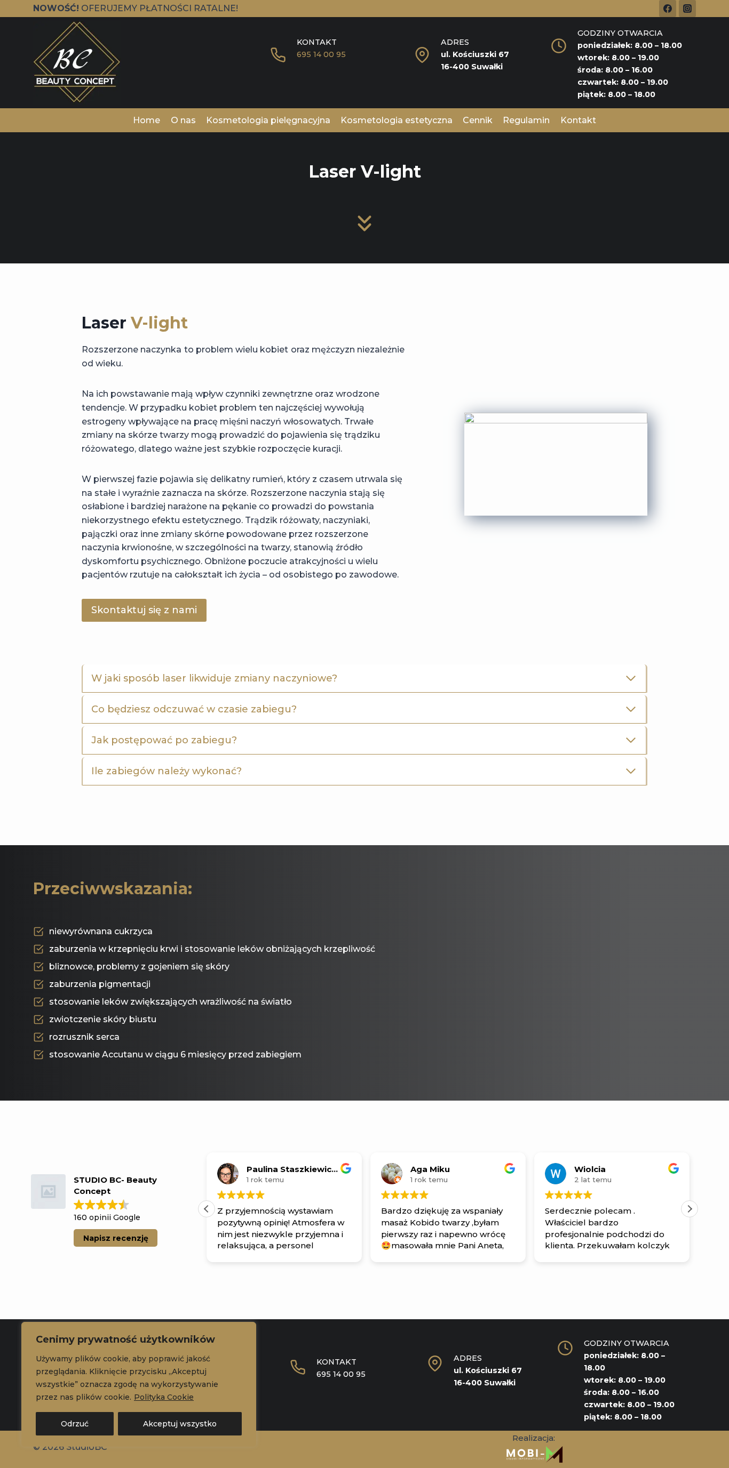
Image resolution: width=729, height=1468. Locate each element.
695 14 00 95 (321, 54)
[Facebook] (667, 8)
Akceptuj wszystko (180, 1424)
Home (146, 120)
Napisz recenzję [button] (115, 1238)
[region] (138, 1384)
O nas (183, 120)
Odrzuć (75, 1424)
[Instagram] (687, 8)
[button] (690, 1209)
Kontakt (578, 120)
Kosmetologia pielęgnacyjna (268, 120)
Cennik (478, 120)
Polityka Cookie (164, 1397)
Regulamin (526, 120)
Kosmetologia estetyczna (396, 120)
